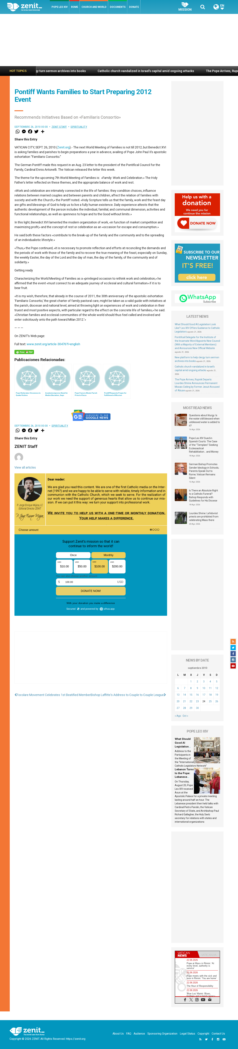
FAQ (128, 1033)
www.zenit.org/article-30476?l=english (53, 344)
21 (184, 701)
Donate (134, 7)
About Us (118, 1033)
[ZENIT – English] (28, 7)
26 (216, 701)
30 (197, 708)
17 (203, 694)
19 (216, 694)
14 (184, 694)
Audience (139, 1033)
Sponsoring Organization (162, 1033)
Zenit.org (63, 147)
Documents (118, 7)
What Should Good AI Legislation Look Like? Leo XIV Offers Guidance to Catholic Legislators (197, 328)
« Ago (178, 715)
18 (210, 694)
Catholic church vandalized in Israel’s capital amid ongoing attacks (106, 71)
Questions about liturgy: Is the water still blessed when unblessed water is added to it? (204, 420)
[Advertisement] (119, 40)
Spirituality (79, 126)
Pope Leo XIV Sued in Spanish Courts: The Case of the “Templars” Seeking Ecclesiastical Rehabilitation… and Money (203, 445)
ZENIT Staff (59, 126)
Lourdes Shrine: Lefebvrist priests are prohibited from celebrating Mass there (203, 516)
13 (178, 694)
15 (191, 694)
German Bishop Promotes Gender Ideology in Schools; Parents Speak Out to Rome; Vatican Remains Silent (204, 471)
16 (197, 694)
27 (178, 708)
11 (210, 688)
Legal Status (187, 1033)
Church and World (94, 7)
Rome (74, 7)
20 (178, 701)
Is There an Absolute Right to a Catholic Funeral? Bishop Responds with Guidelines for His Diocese (203, 495)
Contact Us (218, 1033)
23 (197, 701)
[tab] (186, 954)
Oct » (185, 715)
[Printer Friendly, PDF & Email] (24, 352)
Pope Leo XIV (60, 7)
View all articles (25, 467)
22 (191, 701)
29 (191, 708)
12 (216, 688)
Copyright (203, 1033)
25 (210, 701)
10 (203, 688)
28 (184, 708)
